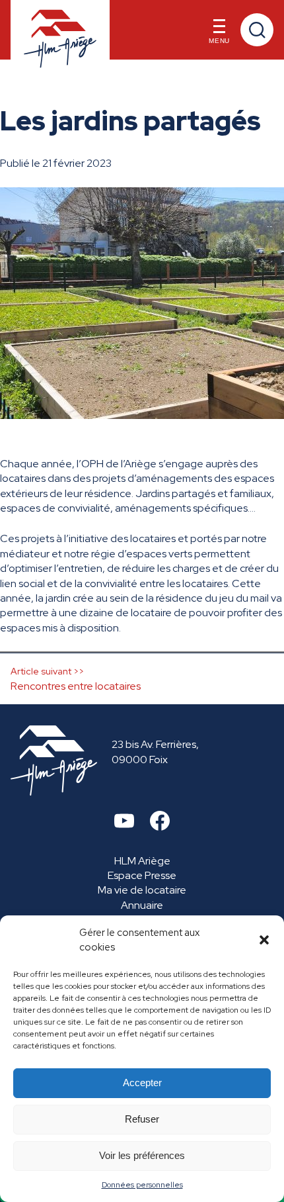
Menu (219, 40)
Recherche (256, 29)
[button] (264, 940)
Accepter (142, 1082)
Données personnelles (142, 1184)
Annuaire (142, 905)
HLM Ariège (142, 861)
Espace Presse (142, 875)
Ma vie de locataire (142, 890)
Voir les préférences (142, 1155)
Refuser (142, 1119)
